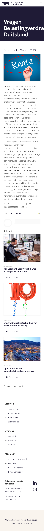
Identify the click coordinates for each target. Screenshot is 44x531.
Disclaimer (12, 463)
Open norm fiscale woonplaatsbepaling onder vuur (19, 369)
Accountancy (13, 409)
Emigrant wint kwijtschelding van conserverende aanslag (20, 324)
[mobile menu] (41, 3)
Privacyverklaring (15, 472)
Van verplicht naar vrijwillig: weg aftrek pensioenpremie (20, 270)
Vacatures (12, 440)
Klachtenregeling (15, 467)
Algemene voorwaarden (18, 459)
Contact (11, 444)
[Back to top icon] (22, 515)
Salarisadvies (13, 421)
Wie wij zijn (12, 436)
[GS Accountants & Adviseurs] (12, 3)
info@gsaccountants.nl (14, 496)
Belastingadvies (14, 413)
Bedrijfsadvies (14, 417)
